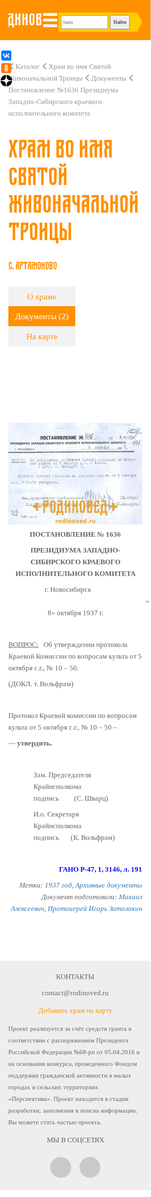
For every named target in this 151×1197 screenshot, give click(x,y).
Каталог (27, 67)
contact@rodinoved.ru (75, 993)
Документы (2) (42, 316)
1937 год (58, 885)
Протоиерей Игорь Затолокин (95, 909)
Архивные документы (108, 885)
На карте (42, 336)
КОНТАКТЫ (75, 976)
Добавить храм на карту (75, 1010)
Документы (108, 78)
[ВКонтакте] (6, 56)
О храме (41, 296)
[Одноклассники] (6, 68)
